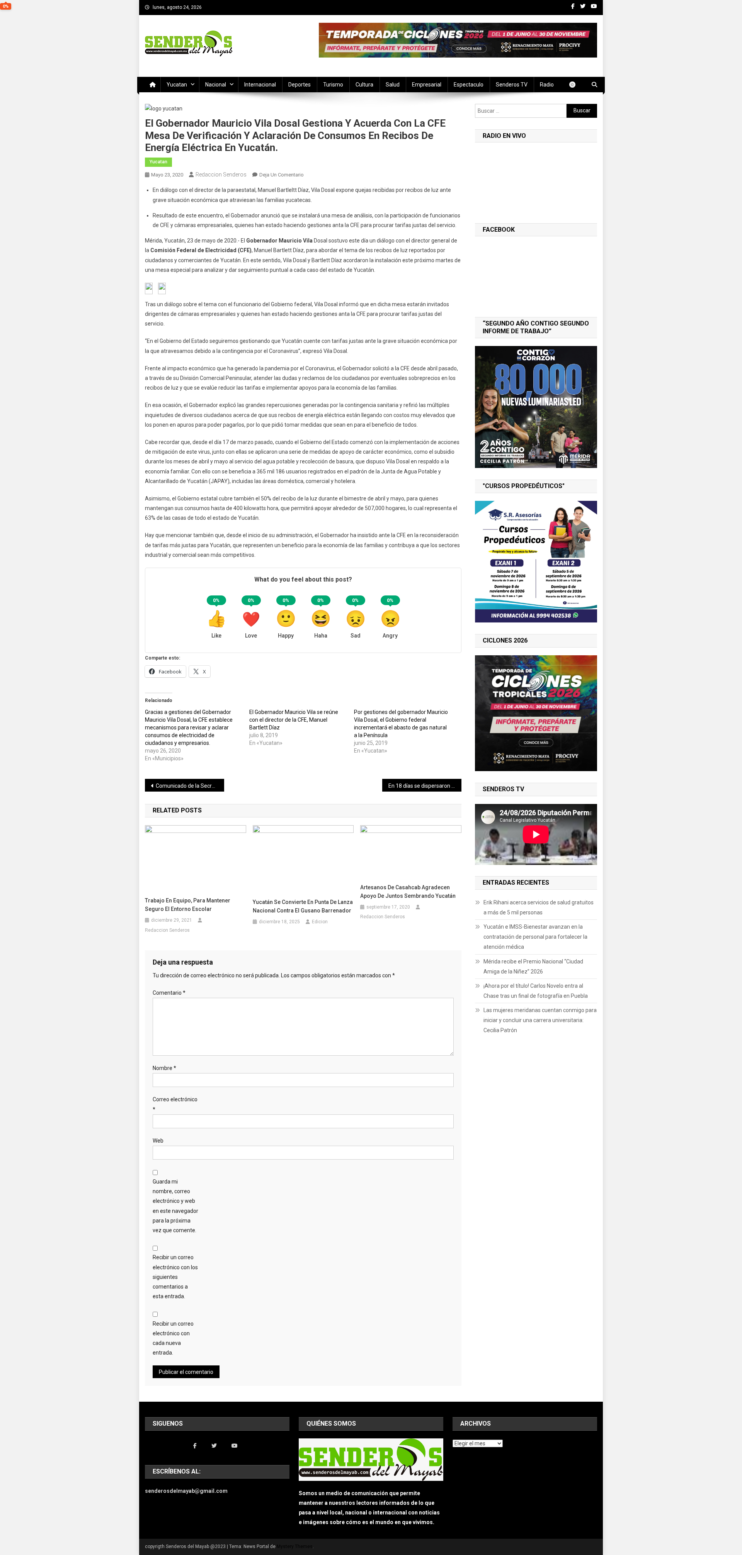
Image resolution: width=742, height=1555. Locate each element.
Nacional (215, 84)
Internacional (260, 84)
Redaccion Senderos (221, 174)
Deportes (299, 84)
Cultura (364, 84)
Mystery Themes (295, 1546)
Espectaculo (468, 84)
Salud (393, 84)
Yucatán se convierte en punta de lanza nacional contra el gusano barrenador (303, 906)
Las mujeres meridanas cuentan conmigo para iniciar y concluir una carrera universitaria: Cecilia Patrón (540, 1020)
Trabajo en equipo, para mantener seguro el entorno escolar (187, 904)
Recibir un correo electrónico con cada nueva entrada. (173, 1338)
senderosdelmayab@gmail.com (186, 1491)
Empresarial (426, 84)
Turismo (333, 84)
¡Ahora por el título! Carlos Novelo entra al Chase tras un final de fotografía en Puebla (535, 991)
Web (158, 1141)
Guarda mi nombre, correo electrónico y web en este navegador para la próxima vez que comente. (175, 1206)
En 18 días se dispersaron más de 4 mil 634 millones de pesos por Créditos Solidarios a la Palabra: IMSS (424, 786)
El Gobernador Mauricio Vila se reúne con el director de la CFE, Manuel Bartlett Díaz (293, 720)
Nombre (164, 1068)
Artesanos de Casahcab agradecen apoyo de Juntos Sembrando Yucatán (408, 891)
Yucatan (177, 84)
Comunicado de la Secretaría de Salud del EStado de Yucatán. (190, 786)
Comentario (169, 993)
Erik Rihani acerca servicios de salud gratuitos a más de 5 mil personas (538, 907)
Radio (547, 84)
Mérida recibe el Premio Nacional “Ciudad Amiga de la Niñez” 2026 (533, 966)
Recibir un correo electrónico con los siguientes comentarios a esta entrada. (175, 1276)
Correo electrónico (175, 1104)
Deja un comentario (281, 175)
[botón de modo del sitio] (576, 84)
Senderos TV (512, 84)
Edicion (320, 921)
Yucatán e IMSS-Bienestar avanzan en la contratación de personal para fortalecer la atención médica (535, 937)
